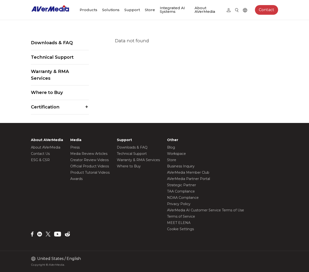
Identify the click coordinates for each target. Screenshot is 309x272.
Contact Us (40, 153)
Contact (266, 9)
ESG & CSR (40, 160)
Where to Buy (47, 92)
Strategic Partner (181, 185)
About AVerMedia (205, 10)
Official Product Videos (89, 166)
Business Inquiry (181, 166)
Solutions (110, 9)
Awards (76, 179)
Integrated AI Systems (172, 10)
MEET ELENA (178, 223)
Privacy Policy (178, 204)
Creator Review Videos (89, 160)
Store (150, 9)
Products (88, 9)
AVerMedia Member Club (188, 172)
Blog (171, 147)
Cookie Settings (180, 229)
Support (132, 9)
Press (75, 147)
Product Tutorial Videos (90, 172)
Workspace (176, 153)
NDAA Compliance (183, 197)
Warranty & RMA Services (50, 75)
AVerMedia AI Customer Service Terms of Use (205, 210)
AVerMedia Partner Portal (188, 179)
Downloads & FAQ (52, 42)
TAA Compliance (181, 191)
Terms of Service (181, 216)
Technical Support (52, 57)
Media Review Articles (88, 153)
